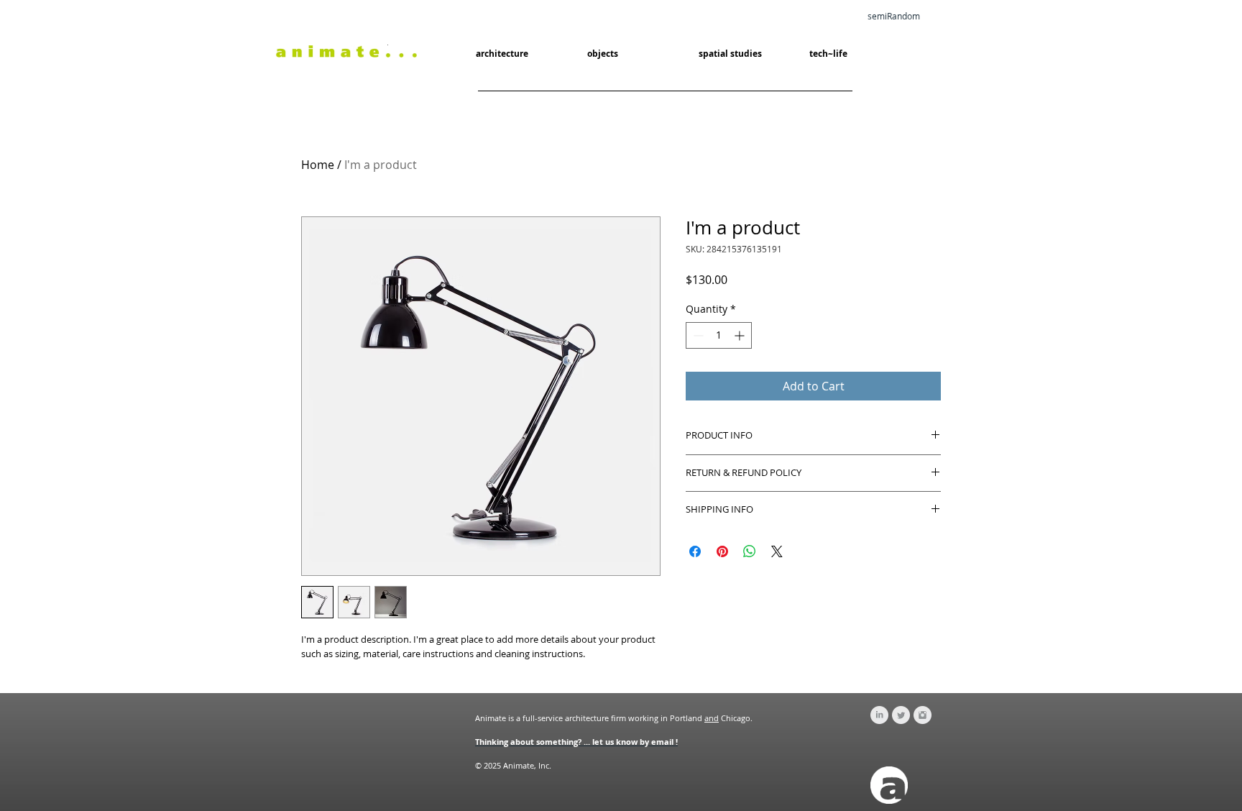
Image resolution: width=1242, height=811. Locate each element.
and (711, 718)
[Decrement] (697, 335)
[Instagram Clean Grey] (923, 715)
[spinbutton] (719, 335)
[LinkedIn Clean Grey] (879, 715)
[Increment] (741, 335)
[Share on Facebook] (695, 551)
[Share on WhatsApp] (749, 551)
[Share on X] (777, 551)
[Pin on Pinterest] (722, 551)
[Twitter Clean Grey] (901, 715)
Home (317, 165)
